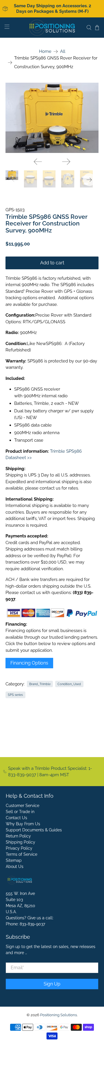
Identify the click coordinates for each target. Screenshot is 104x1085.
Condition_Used (69, 684)
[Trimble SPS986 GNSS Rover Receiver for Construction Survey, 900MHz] (52, 118)
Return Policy (18, 836)
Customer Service (22, 805)
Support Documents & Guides (34, 830)
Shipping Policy (20, 842)
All (62, 51)
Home (45, 51)
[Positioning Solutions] (52, 27)
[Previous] (38, 161)
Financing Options (29, 663)
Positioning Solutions (58, 1015)
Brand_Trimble (40, 684)
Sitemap (14, 860)
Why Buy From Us (23, 824)
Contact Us (16, 817)
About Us (14, 866)
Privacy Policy (19, 848)
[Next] (66, 161)
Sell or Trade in (20, 811)
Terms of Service (21, 854)
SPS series (15, 695)
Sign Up (52, 984)
